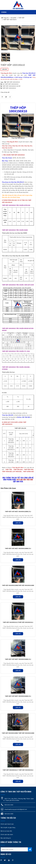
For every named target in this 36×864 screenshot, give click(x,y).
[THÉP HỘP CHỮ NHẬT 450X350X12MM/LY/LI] (18, 537)
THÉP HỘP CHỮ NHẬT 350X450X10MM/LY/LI (18, 659)
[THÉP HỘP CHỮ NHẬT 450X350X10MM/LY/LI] (18, 685)
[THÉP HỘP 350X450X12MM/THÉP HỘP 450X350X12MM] (18, 574)
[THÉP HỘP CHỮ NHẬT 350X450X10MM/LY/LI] (18, 648)
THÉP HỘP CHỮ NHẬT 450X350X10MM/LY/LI (18, 696)
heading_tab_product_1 (18, 101)
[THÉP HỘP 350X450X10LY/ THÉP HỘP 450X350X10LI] (18, 758)
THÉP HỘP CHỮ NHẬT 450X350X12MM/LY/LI (18, 548)
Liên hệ (4, 69)
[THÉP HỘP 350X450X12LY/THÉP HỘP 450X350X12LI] (18, 611)
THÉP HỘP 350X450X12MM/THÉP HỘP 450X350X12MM (18, 585)
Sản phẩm (13, 18)
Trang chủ (6, 18)
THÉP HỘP (21, 18)
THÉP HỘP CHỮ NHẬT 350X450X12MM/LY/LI (18, 511)
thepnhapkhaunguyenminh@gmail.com (16, 809)
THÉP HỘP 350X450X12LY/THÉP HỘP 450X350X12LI (18, 622)
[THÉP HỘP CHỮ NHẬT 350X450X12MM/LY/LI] (18, 500)
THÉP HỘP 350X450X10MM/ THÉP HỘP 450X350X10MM (18, 733)
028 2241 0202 (9, 805)
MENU (4, 12)
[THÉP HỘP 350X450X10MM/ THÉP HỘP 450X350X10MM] (18, 721)
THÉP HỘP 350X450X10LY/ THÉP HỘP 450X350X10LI (18, 770)
